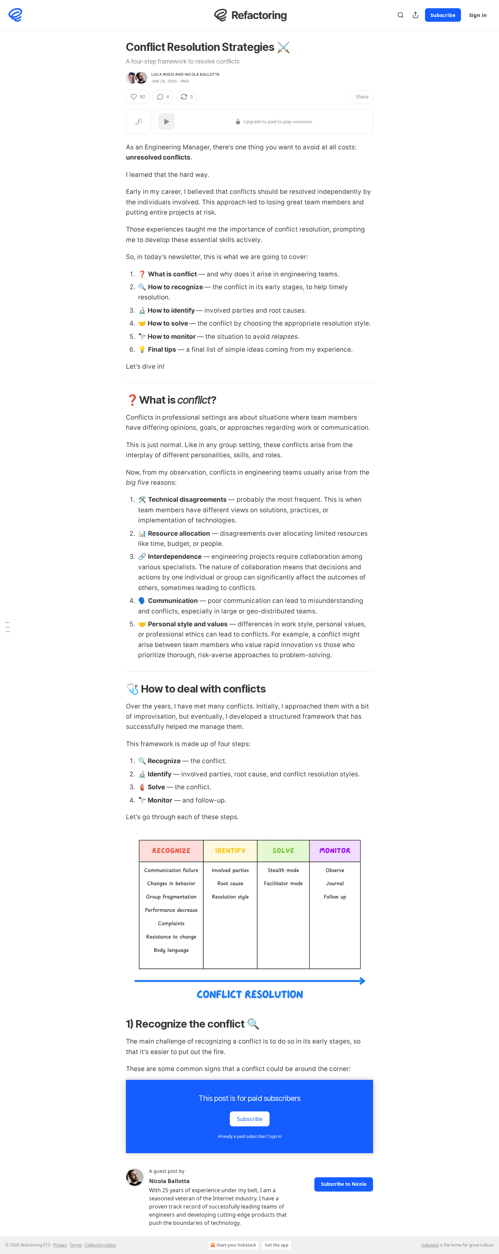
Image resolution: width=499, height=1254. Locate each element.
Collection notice (100, 1245)
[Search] (400, 15)
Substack (430, 1245)
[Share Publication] (415, 15)
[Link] (116, 399)
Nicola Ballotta (202, 74)
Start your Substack (236, 1245)
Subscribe (443, 15)
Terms (76, 1245)
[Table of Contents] (7, 627)
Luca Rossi (162, 74)
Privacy (60, 1245)
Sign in (478, 15)
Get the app (277, 1245)
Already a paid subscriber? (249, 1136)
